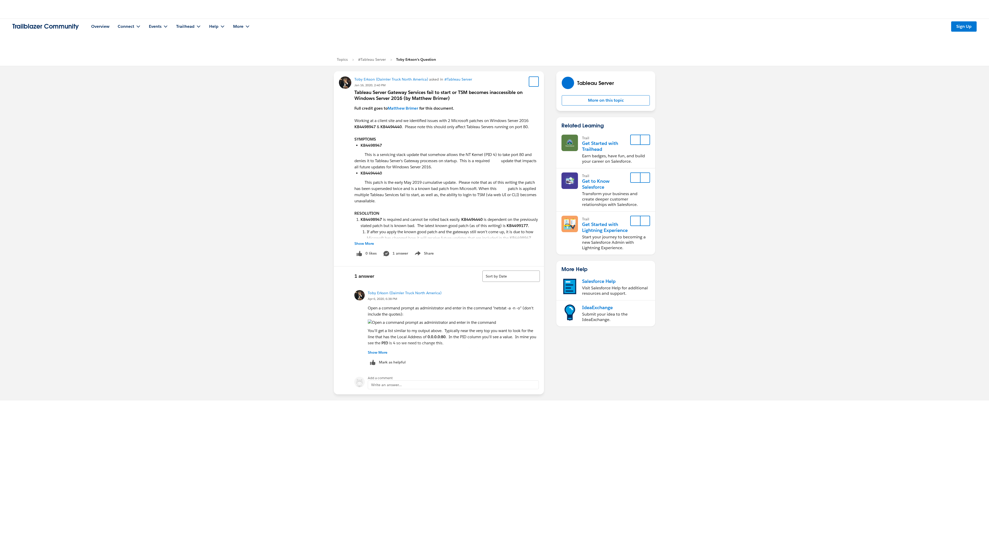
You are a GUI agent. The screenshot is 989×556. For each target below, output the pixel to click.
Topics (342, 59)
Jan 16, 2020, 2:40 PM (370, 85)
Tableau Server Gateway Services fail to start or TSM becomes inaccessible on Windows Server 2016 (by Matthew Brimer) (438, 95)
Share (423, 254)
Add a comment (380, 378)
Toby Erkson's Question (416, 59)
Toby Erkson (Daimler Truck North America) (391, 79)
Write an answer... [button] (386, 385)
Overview (100, 26)
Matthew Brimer (403, 108)
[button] (606, 100)
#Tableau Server (372, 59)
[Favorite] (534, 81)
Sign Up (963, 26)
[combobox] (511, 276)
